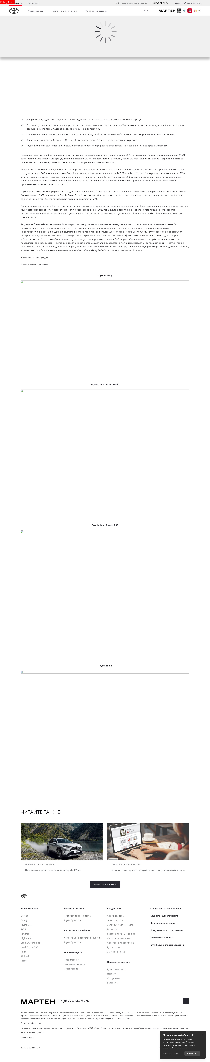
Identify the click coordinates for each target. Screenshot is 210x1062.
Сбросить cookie (27, 1037)
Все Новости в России (105, 884)
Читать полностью (170, 1053)
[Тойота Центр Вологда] (167, 10)
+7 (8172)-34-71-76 (159, 2)
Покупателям (15, 2)
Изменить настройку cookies (32, 1032)
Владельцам (34, 2)
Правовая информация (31, 1023)
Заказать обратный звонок (188, 2)
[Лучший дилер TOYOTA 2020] (179, 10)
